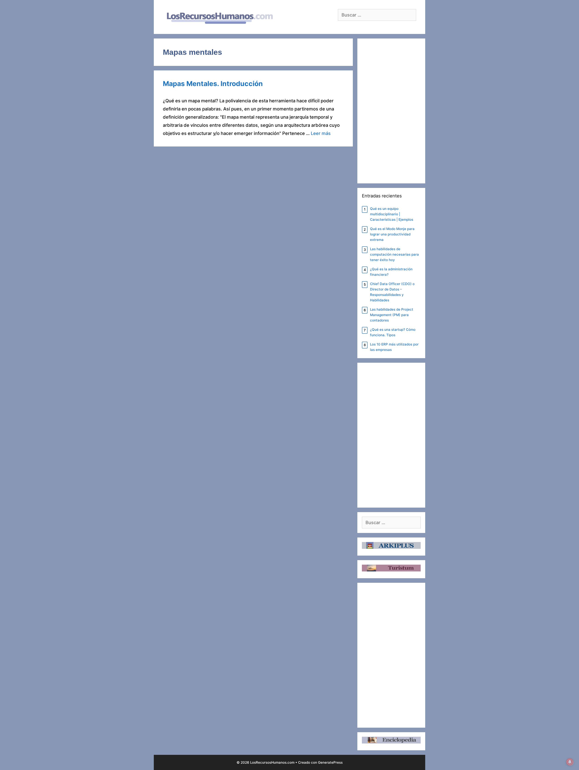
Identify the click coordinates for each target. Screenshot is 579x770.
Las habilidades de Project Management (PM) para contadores (391, 314)
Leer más (321, 133)
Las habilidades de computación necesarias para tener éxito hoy (394, 254)
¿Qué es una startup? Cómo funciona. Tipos (392, 332)
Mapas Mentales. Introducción (213, 83)
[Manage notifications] (569, 761)
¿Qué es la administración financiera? (391, 272)
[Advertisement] (391, 111)
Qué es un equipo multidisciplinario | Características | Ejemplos (391, 214)
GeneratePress (330, 762)
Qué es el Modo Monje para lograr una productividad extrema (392, 234)
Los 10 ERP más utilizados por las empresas (394, 347)
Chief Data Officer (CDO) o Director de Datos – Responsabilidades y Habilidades (392, 292)
